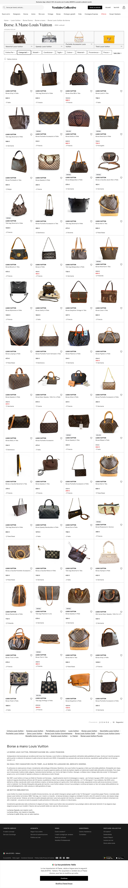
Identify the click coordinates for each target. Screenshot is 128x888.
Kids (80, 14)
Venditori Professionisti (62, 840)
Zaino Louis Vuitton (34, 733)
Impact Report (108, 837)
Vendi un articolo (95, 7)
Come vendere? (60, 832)
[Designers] (22, 14)
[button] (123, 7)
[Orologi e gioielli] (77, 14)
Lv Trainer (74, 736)
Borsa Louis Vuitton (89, 731)
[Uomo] (37, 14)
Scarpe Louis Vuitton (59, 736)
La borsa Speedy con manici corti (19, 810)
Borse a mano (40, 20)
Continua (64, 878)
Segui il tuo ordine (36, 832)
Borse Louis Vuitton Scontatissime (58, 733)
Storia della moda (109, 843)
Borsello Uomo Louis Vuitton (37, 736)
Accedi (108, 7)
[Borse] (62, 14)
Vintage (50, 14)
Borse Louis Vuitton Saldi (85, 733)
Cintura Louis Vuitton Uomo (109, 733)
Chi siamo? (107, 832)
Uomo (33, 14)
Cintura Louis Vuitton (15, 731)
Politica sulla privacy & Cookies (44, 858)
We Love (42, 14)
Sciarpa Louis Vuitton (34, 731)
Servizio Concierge (9, 835)
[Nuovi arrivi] (11, 14)
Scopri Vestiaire (114, 14)
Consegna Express (91, 14)
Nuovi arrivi (6, 14)
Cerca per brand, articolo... (15, 7)
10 (113, 722)
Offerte (103, 14)
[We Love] (46, 14)
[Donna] (29, 14)
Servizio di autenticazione (39, 835)
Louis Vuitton (15, 20)
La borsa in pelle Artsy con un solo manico (23, 814)
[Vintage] (55, 14)
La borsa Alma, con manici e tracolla (20, 812)
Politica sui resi (35, 837)
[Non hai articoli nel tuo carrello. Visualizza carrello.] (123, 7)
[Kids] (83, 14)
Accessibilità (7, 858)
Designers (16, 14)
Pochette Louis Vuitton (15, 733)
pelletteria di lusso (94, 756)
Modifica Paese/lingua (64, 883)
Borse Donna (28, 20)
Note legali (15, 858)
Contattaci (82, 835)
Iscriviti (116, 7)
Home (6, 20)
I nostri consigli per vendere (64, 835)
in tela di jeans (71, 800)
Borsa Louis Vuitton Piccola (91, 736)
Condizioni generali (27, 858)
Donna (25, 14)
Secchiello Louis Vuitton (109, 731)
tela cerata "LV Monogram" (109, 772)
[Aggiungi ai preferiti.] (31, 91)
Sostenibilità (108, 835)
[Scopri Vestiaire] (122, 14)
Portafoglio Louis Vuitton (56, 731)
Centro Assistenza (85, 832)
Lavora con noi (108, 840)
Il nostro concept (8, 832)
